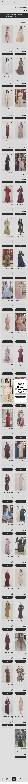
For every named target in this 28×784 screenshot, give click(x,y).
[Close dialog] (26, 379)
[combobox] (16, 394)
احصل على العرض (20, 396)
